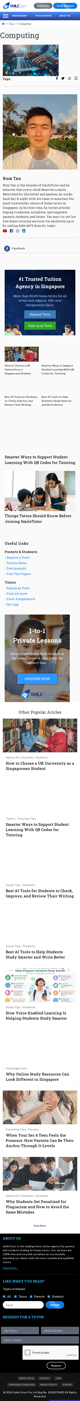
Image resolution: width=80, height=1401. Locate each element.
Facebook (18, 248)
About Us (64, 15)
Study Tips (13, 885)
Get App (12, 604)
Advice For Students (20, 757)
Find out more (17, 593)
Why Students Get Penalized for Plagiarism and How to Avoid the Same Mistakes (37, 1206)
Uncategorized (16, 1068)
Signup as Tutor (18, 588)
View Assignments (21, 599)
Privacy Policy (48, 1384)
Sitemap (67, 1384)
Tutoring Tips (26, 818)
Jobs (58, 1378)
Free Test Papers (19, 574)
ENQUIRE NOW (37, 678)
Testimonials (16, 568)
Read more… (10, 1267)
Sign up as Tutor (40, 326)
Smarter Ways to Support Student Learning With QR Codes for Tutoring (37, 829)
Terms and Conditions (22, 1384)
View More (40, 1225)
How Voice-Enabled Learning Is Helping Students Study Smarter (36, 1015)
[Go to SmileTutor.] (3, 23)
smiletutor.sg (60, 221)
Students (42, 757)
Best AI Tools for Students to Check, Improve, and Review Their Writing (40, 893)
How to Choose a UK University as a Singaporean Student (40, 766)
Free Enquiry (19, 15)
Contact (44, 1378)
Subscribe (43, 5)
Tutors (10, 818)
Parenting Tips (16, 1129)
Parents (33, 1129)
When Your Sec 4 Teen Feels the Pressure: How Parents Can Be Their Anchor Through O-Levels (40, 1140)
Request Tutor (40, 314)
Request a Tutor (18, 557)
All (9, 1296)
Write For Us (26, 1378)
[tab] (14, 248)
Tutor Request (65, 5)
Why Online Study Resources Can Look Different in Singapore (37, 1077)
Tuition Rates (43, 15)
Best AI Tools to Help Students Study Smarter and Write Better (35, 954)
